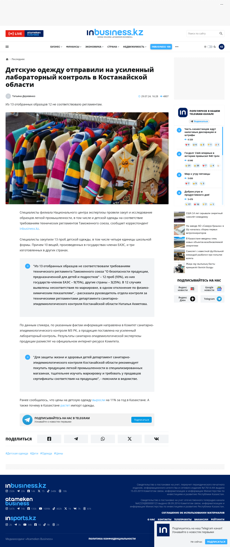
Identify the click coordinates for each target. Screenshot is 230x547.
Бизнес (55, 46)
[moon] (214, 46)
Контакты (164, 519)
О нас (151, 519)
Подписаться (216, 541)
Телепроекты (183, 519)
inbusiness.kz (29, 229)
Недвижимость (133, 46)
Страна (112, 46)
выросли (98, 400)
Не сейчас (196, 541)
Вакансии (201, 519)
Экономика (93, 46)
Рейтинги (217, 519)
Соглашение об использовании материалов (193, 512)
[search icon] (221, 33)
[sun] (205, 46)
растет (65, 405)
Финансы (72, 46)
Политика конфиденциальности (112, 538)
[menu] (7, 47)
